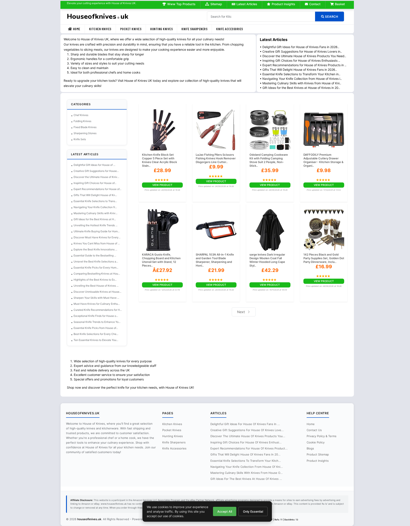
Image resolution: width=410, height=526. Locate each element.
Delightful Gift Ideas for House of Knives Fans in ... (245, 424)
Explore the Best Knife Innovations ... (95, 249)
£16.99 (323, 266)
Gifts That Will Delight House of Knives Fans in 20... (245, 454)
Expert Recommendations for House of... (97, 189)
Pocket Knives (131, 29)
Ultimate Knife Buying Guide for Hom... (97, 231)
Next (241, 312)
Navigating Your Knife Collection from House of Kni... (246, 466)
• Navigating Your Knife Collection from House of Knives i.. (301, 78)
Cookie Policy (316, 442)
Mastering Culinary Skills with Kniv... (95, 213)
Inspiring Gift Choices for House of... (95, 183)
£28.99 (162, 170)
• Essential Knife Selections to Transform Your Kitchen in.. (300, 74)
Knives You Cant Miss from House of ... (97, 243)
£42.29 (270, 270)
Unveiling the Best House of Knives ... (96, 285)
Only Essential (253, 511)
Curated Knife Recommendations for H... (98, 309)
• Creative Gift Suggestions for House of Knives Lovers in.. (301, 51)
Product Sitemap (318, 454)
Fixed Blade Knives (85, 127)
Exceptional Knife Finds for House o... (96, 315)
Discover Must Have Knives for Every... (97, 237)
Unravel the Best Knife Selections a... (96, 261)
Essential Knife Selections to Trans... (95, 201)
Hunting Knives (161, 29)
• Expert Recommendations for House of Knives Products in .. (303, 65)
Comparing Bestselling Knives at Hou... (97, 273)
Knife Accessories (229, 29)
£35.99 (270, 170)
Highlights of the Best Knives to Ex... (95, 279)
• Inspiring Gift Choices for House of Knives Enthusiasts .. (300, 60)
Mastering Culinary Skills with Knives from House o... (246, 472)
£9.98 (324, 170)
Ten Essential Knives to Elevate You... (96, 340)
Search (331, 16)
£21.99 (216, 270)
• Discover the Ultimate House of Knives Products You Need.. (303, 56)
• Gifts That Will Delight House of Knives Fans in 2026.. (298, 69)
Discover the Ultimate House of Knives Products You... (247, 436)
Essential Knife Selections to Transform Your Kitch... (245, 460)
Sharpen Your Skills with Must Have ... (96, 297)
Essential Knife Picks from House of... (96, 328)
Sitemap (216, 4)
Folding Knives (82, 121)
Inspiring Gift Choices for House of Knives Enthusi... (246, 442)
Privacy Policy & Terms (321, 436)
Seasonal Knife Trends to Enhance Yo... (97, 321)
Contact (314, 4)
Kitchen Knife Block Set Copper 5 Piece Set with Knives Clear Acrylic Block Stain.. (159, 160)
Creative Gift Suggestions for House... (96, 171)
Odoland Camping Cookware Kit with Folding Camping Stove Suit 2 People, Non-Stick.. (268, 160)
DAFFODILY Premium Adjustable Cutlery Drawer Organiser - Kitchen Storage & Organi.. (323, 160)
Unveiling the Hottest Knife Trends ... (95, 225)
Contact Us (314, 430)
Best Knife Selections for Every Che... (96, 334)
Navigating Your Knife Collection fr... (95, 207)
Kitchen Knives (100, 29)
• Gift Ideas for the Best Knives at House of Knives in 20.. (300, 87)
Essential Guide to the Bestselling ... (95, 255)
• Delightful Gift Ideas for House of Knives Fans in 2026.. (299, 47)
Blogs (310, 448)
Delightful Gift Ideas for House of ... (94, 164)
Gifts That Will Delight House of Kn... (95, 195)
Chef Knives (81, 115)
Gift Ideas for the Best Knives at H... (95, 219)
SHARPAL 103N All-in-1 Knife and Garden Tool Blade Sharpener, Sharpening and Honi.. (215, 260)
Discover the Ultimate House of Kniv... (96, 177)
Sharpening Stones (85, 133)
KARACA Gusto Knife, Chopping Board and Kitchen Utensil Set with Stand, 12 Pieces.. (161, 260)
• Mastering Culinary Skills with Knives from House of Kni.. (300, 83)
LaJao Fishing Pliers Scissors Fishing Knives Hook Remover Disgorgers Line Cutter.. (216, 158)
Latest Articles (247, 4)
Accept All (224, 511)
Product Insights (283, 4)
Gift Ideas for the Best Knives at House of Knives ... (246, 478)
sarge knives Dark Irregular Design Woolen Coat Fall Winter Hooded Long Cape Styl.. (267, 260)
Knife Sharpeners (194, 29)
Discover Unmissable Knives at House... (97, 291)
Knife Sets (80, 139)
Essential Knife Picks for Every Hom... (96, 267)
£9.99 (216, 167)
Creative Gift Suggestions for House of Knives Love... (247, 430)
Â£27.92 (162, 270)
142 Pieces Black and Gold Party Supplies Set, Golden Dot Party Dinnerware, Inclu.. (323, 258)
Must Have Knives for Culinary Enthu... (97, 303)
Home (76, 29)
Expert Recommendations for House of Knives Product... (249, 448)
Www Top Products (181, 4)
